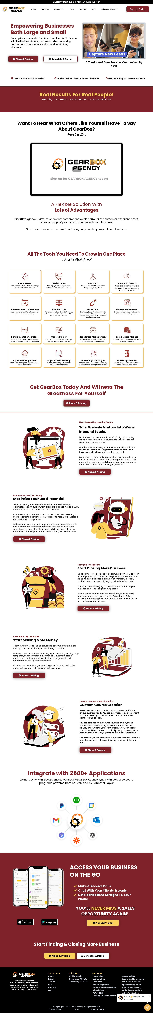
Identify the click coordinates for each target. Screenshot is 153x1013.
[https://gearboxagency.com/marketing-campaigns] (93, 353)
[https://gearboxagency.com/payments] (127, 276)
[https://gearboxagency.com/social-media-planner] (127, 330)
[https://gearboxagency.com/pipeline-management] (24, 353)
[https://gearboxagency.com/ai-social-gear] (58, 303)
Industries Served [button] (108, 9)
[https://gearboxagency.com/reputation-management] (93, 330)
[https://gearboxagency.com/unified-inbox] (58, 276)
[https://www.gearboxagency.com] (24, 974)
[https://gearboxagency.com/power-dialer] (24, 276)
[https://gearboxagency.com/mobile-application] (127, 353)
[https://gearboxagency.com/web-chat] (93, 276)
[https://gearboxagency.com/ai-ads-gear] (93, 303)
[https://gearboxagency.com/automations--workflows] (24, 303)
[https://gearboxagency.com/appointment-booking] (58, 353)
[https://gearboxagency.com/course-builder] (58, 330)
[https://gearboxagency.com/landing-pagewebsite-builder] (24, 330)
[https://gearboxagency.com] (13, 9)
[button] (63, 9)
